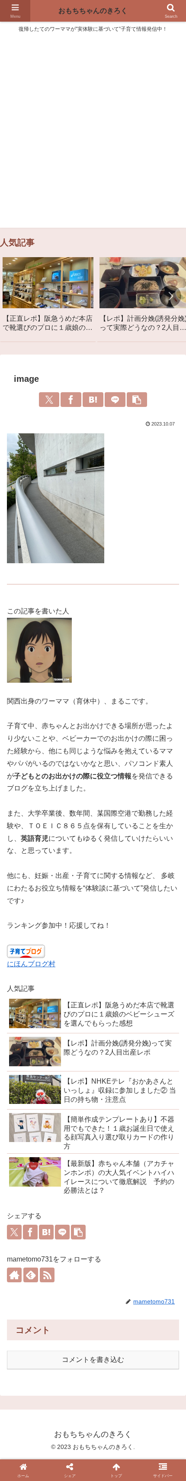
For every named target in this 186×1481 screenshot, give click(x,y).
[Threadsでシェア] (100, 1347)
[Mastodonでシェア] (37, 1347)
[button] (170, 296)
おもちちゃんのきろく (93, 10)
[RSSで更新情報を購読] (47, 1275)
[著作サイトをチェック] (14, 1275)
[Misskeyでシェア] (69, 1347)
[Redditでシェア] (116, 1347)
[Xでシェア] (49, 399)
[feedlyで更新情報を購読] (30, 1275)
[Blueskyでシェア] (53, 1347)
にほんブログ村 (31, 964)
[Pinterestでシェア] (164, 1347)
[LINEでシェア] (115, 399)
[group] (48, 298)
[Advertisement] (93, 135)
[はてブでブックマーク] (93, 399)
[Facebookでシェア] (71, 399)
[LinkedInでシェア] (85, 1366)
